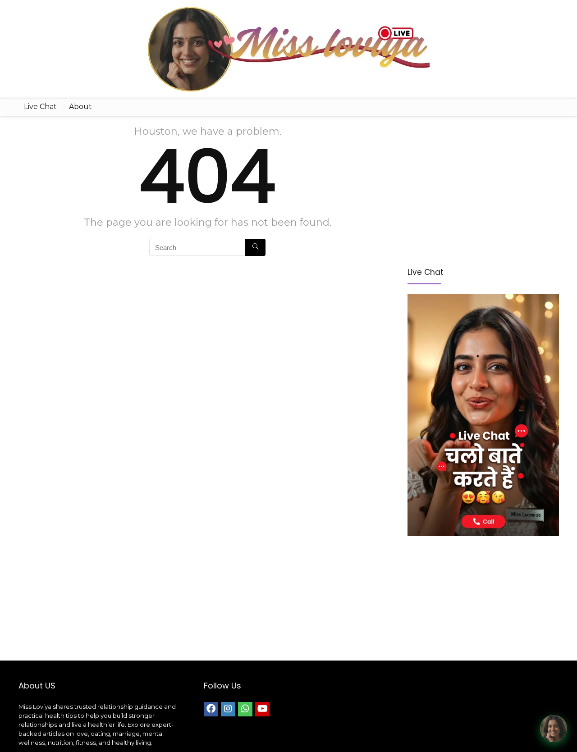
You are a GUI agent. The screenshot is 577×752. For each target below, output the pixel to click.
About (80, 106)
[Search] (255, 247)
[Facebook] (211, 709)
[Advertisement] (483, 188)
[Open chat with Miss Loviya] (553, 728)
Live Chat (40, 106)
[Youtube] (262, 709)
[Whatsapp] (245, 709)
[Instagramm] (228, 709)
